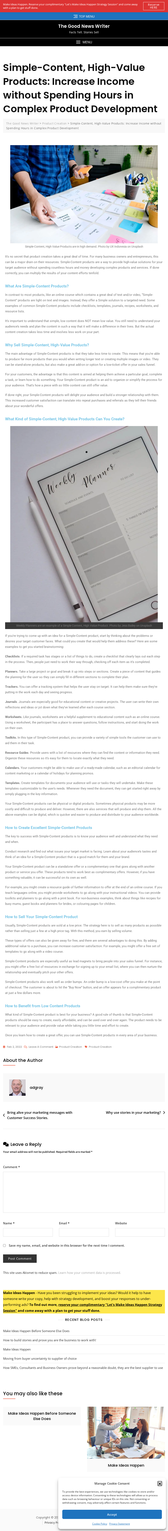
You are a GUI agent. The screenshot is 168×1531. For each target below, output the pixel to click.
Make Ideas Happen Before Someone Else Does (36, 1331)
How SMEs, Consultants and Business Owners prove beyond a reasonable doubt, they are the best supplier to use (83, 1368)
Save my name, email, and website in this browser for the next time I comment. (67, 1245)
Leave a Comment (41, 1046)
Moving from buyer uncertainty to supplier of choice (40, 1358)
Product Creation (70, 1047)
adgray (36, 1087)
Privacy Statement (119, 1523)
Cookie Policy (99, 1523)
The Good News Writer (84, 26)
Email (64, 1223)
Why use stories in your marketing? (133, 1112)
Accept (112, 1514)
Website (121, 1223)
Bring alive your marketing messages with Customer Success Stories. (39, 1115)
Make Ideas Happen (17, 1349)
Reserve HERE (154, 6)
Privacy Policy (54, 1523)
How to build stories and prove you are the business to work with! (49, 1340)
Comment (11, 1167)
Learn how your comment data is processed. (89, 1273)
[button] (160, 1483)
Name (9, 1223)
